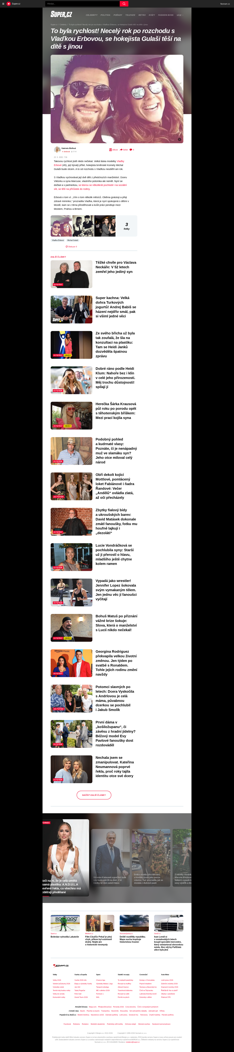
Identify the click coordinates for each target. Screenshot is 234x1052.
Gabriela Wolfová (68, 148)
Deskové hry (134, 1015)
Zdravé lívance (123, 987)
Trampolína (105, 1011)
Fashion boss (165, 15)
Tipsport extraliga (102, 987)
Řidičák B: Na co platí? (169, 990)
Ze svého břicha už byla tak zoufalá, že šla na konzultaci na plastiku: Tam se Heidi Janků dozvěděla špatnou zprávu (115, 344)
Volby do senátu (59, 994)
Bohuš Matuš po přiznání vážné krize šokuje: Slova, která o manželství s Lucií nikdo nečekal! (116, 623)
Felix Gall (77, 994)
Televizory (143, 1015)
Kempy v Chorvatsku (147, 980)
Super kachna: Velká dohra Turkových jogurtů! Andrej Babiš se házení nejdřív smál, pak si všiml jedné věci (116, 307)
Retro (142, 15)
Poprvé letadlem (145, 984)
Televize (130, 15)
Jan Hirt (77, 987)
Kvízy (152, 15)
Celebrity (91, 15)
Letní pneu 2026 (167, 980)
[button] (117, 99)
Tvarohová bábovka (125, 990)
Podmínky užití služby (115, 1024)
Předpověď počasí (104, 1007)
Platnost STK (166, 997)
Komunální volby (59, 997)
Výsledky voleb (58, 987)
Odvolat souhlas (144, 1024)
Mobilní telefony (83, 1015)
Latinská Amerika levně (148, 994)
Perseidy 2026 (118, 1007)
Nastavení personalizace (161, 1024)
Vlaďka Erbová (58, 240)
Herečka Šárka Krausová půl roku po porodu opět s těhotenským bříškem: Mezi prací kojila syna (116, 411)
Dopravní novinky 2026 (169, 987)
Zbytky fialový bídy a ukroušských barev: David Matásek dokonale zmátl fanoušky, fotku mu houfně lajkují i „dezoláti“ (116, 521)
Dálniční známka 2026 (169, 984)
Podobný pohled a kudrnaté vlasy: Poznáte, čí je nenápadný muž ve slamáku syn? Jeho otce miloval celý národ (116, 450)
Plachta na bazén (93, 1011)
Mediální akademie (98, 1024)
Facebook (67, 1024)
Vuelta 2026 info (80, 980)
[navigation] (3, 4)
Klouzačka (124, 1011)
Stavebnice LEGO (97, 1015)
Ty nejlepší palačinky (125, 980)
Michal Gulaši (72, 240)
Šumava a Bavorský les (148, 987)
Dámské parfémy (111, 1015)
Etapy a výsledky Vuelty (83, 984)
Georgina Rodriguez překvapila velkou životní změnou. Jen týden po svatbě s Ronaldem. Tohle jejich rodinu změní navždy (116, 662)
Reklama (76, 1024)
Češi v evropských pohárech (147, 1007)
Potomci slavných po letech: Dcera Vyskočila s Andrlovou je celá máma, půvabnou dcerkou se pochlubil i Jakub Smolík (115, 698)
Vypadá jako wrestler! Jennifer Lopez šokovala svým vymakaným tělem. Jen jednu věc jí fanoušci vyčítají (116, 590)
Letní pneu (123, 1015)
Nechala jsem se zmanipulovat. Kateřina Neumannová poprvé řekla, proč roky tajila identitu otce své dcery (115, 767)
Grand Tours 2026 (81, 997)
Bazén (82, 1011)
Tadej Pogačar (79, 990)
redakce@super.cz (133, 1042)
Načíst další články (94, 795)
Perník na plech (123, 997)
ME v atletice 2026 (103, 990)
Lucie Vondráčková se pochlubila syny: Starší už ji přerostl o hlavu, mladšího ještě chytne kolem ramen (115, 554)
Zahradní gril (153, 1011)
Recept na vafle (123, 994)
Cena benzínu (130, 1007)
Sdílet (125, 150)
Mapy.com (92, 1007)
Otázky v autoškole (168, 994)
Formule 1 (100, 994)
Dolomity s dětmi (145, 997)
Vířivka (162, 1011)
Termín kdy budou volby (61, 990)
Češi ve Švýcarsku (146, 990)
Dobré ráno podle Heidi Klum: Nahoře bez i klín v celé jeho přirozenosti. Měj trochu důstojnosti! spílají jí (115, 378)
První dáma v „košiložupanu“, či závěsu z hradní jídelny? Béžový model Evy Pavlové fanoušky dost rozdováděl (116, 733)
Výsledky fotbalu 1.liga (104, 984)
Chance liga (100, 980)
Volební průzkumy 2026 (61, 984)
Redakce (85, 1024)
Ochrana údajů (130, 1024)
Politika (105, 15)
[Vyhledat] (124, 4)
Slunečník (114, 1011)
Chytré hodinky (154, 1015)
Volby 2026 (57, 980)
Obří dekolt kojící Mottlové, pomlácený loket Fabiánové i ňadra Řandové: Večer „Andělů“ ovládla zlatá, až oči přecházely (115, 486)
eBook (115, 150)
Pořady (118, 15)
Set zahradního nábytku (138, 1011)
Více (179, 15)
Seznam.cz (225, 4)
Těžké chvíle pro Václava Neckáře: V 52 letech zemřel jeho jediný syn (116, 267)
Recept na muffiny (124, 984)
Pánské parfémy (168, 1015)
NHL (98, 997)
